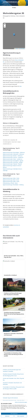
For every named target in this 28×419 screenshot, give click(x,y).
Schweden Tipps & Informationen (10, 397)
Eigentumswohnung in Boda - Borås (11, 180)
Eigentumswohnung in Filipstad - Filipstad (12, 164)
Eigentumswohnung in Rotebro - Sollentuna (12, 155)
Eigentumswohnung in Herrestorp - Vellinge (12, 162)
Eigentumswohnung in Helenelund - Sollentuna (13, 154)
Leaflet (16, 48)
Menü (14, 7)
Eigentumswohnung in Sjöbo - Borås (11, 178)
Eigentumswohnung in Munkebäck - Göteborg (13, 184)
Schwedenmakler (11, 2)
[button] (14, 34)
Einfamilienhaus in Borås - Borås (10, 183)
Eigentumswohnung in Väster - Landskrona (12, 159)
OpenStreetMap (22, 48)
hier (21, 86)
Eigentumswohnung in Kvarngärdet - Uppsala (13, 160)
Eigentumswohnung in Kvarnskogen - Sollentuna (14, 152)
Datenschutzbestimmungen (21, 402)
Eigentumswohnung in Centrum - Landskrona (13, 157)
